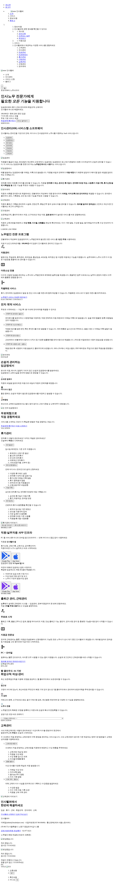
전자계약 (22, 66)
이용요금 (22, 41)
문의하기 (22, 38)
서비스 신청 (10, 79)
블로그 (12, 21)
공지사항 (22, 34)
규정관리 (22, 64)
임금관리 (22, 52)
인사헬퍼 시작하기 (8, 814)
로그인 (8, 7)
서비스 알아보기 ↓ (23, 121)
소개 (11, 14)
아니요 (12, 880)
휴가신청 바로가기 (21, 525)
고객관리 (22, 48)
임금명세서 (23, 55)
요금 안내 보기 (22, 814)
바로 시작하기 (21, 426)
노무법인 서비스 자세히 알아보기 (14, 297)
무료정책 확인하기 (8, 121)
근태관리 (22, 59)
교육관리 (22, 62)
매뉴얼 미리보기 (7, 525)
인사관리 (22, 50)
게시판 (8, 5)
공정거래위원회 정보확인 (11, 831)
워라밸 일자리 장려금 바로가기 (13, 661)
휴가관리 (22, 57)
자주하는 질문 (24, 36)
